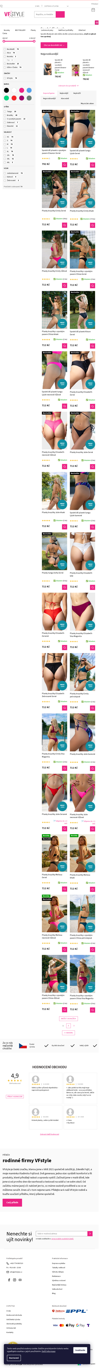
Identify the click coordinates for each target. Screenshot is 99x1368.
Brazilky (12, 115)
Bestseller (13, 63)
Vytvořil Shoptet (89, 1364)
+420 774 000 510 (16, 1263)
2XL (10, 155)
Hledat (60, 14)
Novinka (11, 56)
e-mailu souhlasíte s (55, 1239)
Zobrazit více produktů (67, 86)
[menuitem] (7, 30)
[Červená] (14, 98)
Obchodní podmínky (14, 1324)
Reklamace (56, 1276)
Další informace (48, 1351)
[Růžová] (21, 90)
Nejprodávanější (49, 98)
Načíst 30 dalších (68, 1018)
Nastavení (14, 1358)
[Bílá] (14, 90)
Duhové (11, 177)
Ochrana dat (11, 1328)
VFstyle (12, 78)
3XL (10, 159)
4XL (10, 162)
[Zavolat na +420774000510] (4, 6)
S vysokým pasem (16, 119)
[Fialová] (21, 98)
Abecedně (65, 98)
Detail (64, 164)
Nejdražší (77, 93)
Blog (54, 1293)
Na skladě (13, 49)
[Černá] (6, 90)
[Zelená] (6, 98)
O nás (37, 6)
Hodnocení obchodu (14, 1315)
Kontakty (9, 1332)
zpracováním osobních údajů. (62, 1239)
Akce (11, 53)
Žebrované (13, 180)
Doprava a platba (51, 6)
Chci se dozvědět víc (53, 45)
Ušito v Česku (14, 67)
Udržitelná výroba (13, 1319)
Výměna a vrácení (58, 1280)
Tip (10, 60)
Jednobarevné (15, 173)
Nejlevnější (64, 93)
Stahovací (12, 122)
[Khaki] (29, 98)
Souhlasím (80, 1350)
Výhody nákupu (58, 1272)
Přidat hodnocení (14, 1096)
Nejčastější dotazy (59, 1285)
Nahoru (69, 1033)
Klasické (12, 126)
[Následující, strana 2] (68, 1025)
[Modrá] (29, 90)
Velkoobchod (57, 1289)
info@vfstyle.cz (16, 1272)
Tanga (11, 111)
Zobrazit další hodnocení (49, 1134)
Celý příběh (12, 1202)
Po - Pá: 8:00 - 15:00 (13, 1267)
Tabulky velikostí (58, 1267)
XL (10, 151)
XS (10, 137)
